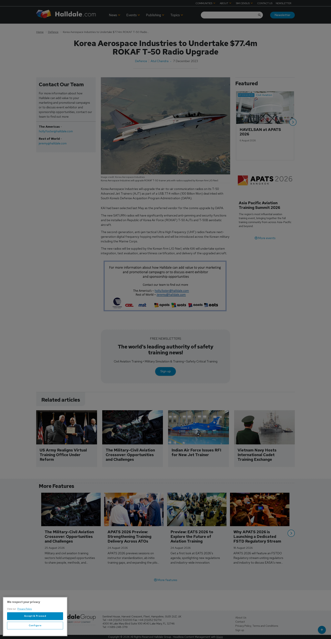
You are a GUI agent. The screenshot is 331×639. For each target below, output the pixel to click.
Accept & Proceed (35, 616)
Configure (35, 625)
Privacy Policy (24, 608)
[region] (35, 616)
